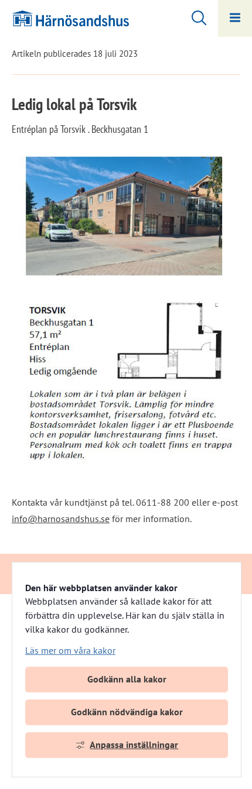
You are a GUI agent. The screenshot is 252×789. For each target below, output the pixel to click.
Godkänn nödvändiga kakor (127, 712)
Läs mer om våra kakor (70, 650)
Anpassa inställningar (134, 744)
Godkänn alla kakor (126, 679)
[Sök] (193, 16)
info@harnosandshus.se (61, 518)
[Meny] (235, 18)
